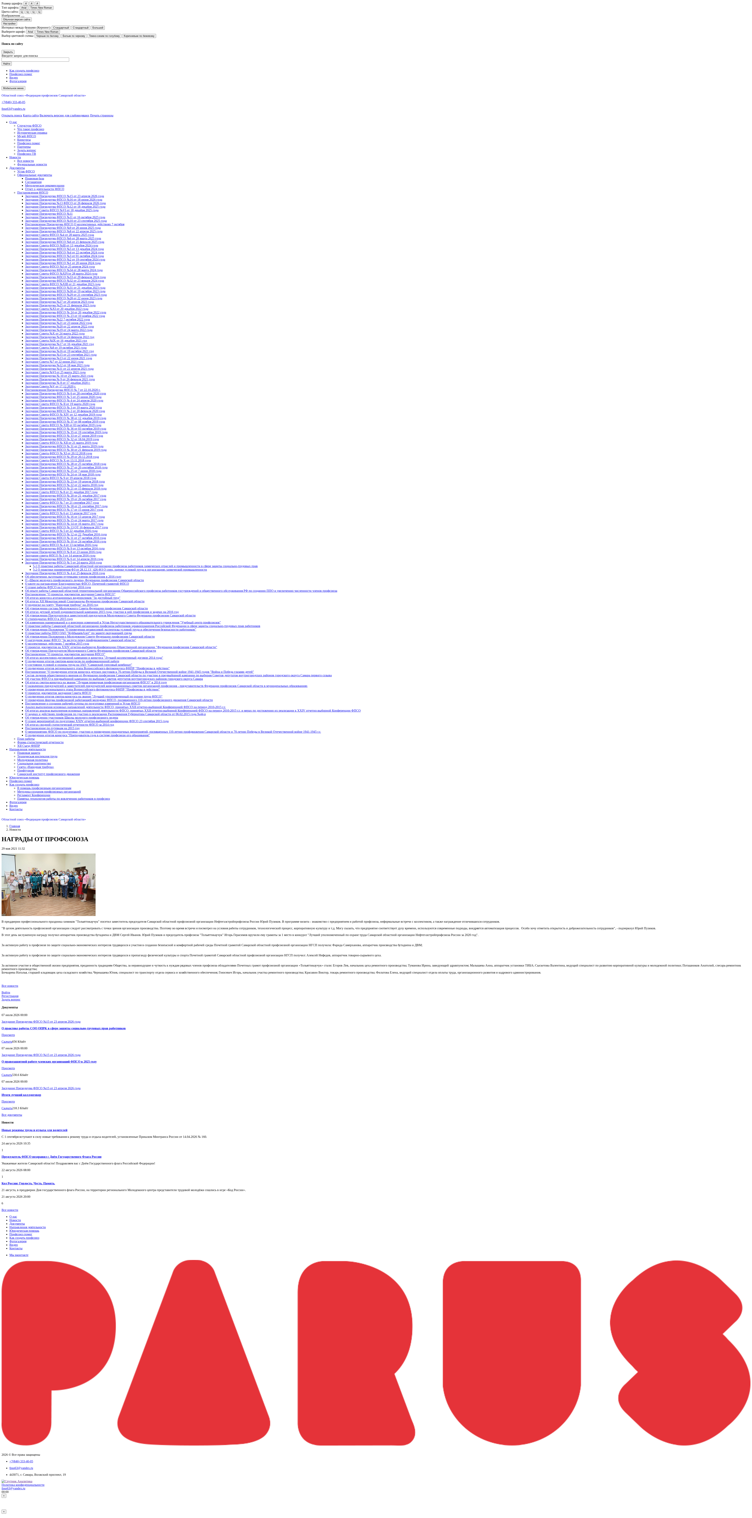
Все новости (25, 160)
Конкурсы (24, 139)
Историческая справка (32, 132)
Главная (14, 826)
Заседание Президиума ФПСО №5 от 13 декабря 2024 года (64, 249)
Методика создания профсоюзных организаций (49, 791)
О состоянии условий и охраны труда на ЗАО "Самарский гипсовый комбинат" (78, 664)
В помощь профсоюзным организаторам (44, 788)
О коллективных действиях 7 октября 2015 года (57, 643)
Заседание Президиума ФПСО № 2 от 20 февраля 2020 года (65, 411)
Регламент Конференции (33, 795)
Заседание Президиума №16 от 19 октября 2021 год (59, 351)
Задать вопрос (26, 150)
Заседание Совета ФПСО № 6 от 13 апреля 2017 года (60, 513)
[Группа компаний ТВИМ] (376, 1444)
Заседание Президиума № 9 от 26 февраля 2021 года (60, 379)
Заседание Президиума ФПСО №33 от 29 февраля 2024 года (65, 277)
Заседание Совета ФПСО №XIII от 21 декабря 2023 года (62, 284)
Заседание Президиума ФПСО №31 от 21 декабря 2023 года (65, 287)
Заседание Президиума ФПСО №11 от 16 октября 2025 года (65, 217)
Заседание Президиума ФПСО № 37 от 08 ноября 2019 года (65, 421)
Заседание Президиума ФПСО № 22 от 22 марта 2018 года (64, 485)
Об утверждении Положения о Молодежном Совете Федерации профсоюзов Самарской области (90, 636)
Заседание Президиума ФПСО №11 (49, 213)
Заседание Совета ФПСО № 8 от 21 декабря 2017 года (61, 492)
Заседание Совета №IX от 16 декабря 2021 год (56, 340)
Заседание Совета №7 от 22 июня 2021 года (54, 361)
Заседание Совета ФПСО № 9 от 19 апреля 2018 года (60, 478)
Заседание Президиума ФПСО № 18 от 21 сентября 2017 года (66, 506)
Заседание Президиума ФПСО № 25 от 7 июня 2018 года (63, 471)
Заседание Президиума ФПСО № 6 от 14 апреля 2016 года (64, 559)
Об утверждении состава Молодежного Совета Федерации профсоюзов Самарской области (86, 608)
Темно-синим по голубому (104, 35)
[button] (13, 122)
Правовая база (34, 178)
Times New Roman (41, 7)
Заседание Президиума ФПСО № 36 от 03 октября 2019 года (65, 428)
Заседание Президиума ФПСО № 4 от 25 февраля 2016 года (65, 573)
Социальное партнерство (34, 763)
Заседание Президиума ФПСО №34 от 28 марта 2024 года (64, 270)
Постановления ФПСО (32, 192)
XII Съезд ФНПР (28, 745)
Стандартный (61, 27)
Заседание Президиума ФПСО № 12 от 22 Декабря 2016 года (66, 534)
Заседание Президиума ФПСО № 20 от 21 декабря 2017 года (65, 495)
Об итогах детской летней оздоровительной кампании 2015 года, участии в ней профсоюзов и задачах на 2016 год (102, 612)
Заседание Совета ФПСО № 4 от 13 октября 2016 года (61, 545)
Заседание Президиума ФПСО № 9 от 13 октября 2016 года (65, 548)
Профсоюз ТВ (26, 153)
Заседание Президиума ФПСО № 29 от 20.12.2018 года (62, 456)
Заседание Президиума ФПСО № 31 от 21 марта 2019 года (64, 446)
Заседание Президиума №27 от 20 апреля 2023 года (59, 301)
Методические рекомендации (44, 185)
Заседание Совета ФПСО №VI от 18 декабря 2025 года (62, 210)
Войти (6, 992)
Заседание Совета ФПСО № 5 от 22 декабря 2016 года (61, 530)
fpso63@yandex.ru (13, 108)
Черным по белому (47, 35)
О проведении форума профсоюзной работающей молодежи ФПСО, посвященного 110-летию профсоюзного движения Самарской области (119, 700)
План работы (26, 738)
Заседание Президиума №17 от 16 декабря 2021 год (59, 344)
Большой (97, 27)
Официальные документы (34, 175)
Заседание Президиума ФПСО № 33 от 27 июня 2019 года (64, 435)
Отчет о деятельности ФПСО (44, 189)
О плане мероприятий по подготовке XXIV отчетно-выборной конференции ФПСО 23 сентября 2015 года (97, 721)
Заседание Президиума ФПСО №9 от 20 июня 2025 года (63, 227)
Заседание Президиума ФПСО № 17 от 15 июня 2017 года (64, 509)
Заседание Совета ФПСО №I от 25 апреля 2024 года (60, 266)
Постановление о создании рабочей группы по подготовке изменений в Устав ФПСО (82, 703)
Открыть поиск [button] (12, 115)
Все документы (12, 1114)
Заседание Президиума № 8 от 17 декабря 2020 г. (57, 382)
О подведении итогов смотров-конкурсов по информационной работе (72, 661)
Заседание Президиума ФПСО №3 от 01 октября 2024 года (64, 256)
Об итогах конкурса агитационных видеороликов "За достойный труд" (72, 597)
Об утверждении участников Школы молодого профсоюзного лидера (71, 717)
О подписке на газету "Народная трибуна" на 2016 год (61, 604)
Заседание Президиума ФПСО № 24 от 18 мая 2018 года (62, 474)
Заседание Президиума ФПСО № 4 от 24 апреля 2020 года (64, 400)
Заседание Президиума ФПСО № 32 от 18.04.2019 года (62, 439)
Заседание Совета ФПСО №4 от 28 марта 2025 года (59, 234)
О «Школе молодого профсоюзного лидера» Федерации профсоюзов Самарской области (84, 580)
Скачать (7, 1041)
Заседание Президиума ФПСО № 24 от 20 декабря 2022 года (65, 312)
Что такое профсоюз (30, 129)
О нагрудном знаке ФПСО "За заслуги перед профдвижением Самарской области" (80, 640)
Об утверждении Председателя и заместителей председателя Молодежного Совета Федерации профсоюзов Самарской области (110, 615)
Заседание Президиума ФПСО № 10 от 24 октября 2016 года (65, 541)
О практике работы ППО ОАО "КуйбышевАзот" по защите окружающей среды (78, 633)
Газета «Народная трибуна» (35, 767)
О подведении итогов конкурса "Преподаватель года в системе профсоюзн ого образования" (87, 735)
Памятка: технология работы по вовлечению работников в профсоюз (63, 798)
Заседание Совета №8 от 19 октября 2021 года (56, 347)
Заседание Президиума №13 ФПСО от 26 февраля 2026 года (65, 203)
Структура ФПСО (29, 125)
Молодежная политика (32, 760)
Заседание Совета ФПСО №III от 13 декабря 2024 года (61, 245)
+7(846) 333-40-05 (13, 102)
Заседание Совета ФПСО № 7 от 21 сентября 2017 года (62, 502)
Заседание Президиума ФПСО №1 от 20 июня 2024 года (63, 263)
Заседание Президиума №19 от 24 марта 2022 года (58, 330)
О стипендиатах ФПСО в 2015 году (49, 619)
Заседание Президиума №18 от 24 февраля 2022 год (59, 337)
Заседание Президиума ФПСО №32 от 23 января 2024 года (64, 280)
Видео (13, 77)
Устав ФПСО (26, 171)
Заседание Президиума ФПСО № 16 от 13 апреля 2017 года (65, 516)
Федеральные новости (32, 164)
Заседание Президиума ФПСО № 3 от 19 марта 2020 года (63, 407)
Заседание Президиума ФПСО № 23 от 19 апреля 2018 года (65, 481)
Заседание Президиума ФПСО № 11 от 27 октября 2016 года (65, 538)
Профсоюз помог (20, 74)
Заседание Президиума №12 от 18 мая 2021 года (57, 365)
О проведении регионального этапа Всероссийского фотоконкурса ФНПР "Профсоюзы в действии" (92, 689)
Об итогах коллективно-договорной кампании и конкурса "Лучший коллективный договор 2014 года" (94, 657)
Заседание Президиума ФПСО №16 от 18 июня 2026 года (63, 199)
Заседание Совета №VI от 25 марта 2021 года (55, 372)
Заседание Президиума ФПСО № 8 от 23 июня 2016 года (63, 552)
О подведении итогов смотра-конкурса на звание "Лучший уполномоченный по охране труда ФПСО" (94, 696)
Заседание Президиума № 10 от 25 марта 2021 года (59, 375)
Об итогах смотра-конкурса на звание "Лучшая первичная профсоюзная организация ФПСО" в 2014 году (96, 682)
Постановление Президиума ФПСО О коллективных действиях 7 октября (74, 224)
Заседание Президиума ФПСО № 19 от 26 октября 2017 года (65, 499)
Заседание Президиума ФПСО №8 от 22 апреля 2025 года (63, 231)
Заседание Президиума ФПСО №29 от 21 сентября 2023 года (66, 294)
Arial (23, 7)
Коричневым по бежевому (139, 35)
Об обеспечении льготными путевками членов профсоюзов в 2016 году (73, 576)
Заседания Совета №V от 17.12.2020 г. (50, 386)
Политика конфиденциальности (23, 1484)
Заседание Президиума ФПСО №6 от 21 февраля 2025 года (64, 242)
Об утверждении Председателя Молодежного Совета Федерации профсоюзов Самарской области (90, 650)
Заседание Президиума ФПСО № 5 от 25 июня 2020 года (63, 397)
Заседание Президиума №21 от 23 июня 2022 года (58, 323)
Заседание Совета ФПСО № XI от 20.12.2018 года (58, 453)
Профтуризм (25, 770)
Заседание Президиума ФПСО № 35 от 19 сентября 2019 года (66, 432)
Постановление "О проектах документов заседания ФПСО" (65, 654)
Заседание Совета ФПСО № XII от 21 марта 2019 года (61, 442)
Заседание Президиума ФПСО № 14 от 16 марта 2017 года (64, 523)
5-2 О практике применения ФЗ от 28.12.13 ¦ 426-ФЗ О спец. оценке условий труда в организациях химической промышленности (120, 569)
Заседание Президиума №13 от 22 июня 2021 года (58, 358)
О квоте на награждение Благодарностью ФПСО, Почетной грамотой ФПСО (77, 583)
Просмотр (8, 1035)
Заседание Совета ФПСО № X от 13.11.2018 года (58, 460)
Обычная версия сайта (16, 19)
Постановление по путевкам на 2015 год (52, 728)
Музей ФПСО (26, 136)
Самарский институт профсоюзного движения (48, 774)
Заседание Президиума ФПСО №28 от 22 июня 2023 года (63, 298)
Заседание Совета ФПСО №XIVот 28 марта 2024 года (61, 273)
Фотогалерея (17, 81)
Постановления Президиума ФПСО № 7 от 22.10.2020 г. (62, 390)
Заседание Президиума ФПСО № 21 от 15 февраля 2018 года (66, 488)
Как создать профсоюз (24, 70)
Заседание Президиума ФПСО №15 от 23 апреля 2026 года (64, 196)
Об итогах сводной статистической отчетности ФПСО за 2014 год (69, 724)
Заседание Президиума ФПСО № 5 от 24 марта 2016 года (63, 562)
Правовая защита (28, 752)
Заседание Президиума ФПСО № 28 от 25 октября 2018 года (65, 464)
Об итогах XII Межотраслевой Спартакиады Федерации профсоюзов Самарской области (85, 601)
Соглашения (33, 182)
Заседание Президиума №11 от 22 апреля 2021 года (59, 368)
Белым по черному (74, 35)
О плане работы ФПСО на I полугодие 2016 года (58, 587)
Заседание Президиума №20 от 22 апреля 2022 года (59, 326)
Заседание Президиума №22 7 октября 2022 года (57, 319)
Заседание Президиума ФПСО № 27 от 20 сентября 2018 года (66, 467)
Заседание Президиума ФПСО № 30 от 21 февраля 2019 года (66, 449)
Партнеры (24, 146)
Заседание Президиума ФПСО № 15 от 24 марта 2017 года (64, 520)
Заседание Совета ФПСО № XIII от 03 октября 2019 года (63, 425)
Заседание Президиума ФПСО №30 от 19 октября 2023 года (65, 291)
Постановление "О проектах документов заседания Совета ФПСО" (70, 594)
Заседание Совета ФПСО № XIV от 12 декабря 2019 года (63, 414)
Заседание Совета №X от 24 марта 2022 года (55, 333)
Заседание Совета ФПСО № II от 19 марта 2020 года (60, 404)
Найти (6, 63)
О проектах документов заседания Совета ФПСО (58, 693)
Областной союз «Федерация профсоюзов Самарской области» (44, 95)
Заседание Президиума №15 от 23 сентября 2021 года (61, 354)
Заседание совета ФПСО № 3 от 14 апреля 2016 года (60, 555)
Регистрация (10, 996)
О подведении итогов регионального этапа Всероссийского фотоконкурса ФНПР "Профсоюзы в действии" (97, 668)
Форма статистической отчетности (40, 742)
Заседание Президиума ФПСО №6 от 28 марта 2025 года (63, 238)
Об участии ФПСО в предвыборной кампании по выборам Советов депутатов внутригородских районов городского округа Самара (114, 678)
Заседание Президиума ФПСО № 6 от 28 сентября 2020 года (65, 393)
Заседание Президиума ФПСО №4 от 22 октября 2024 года (64, 252)
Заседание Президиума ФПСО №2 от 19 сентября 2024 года (65, 259)
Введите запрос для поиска (20, 55)
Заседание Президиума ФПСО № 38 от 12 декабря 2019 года (65, 418)
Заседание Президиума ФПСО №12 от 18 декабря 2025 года (65, 206)
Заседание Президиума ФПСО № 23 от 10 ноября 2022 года (65, 316)
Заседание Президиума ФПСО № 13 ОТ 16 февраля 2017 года (66, 527)
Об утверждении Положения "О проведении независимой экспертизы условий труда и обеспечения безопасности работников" (110, 629)
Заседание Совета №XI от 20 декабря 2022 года (56, 308)
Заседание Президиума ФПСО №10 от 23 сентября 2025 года (66, 220)
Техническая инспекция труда (37, 756)
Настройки (9, 23)
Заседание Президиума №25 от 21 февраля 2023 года (60, 305)
